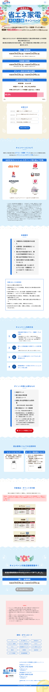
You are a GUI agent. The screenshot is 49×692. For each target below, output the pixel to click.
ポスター (36, 643)
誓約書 (12, 649)
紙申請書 (24, 649)
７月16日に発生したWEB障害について (23, 122)
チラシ (12, 646)
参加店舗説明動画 (24, 653)
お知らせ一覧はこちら (24, 127)
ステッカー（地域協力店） (24, 643)
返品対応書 (36, 649)
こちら (8, 500)
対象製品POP (36, 640)
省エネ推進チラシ (24, 640)
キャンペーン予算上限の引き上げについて (24, 119)
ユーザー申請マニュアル (36, 646)
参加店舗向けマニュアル (24, 646)
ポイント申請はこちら (25, 430)
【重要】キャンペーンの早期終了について (24, 111)
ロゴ (12, 640)
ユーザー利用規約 (12, 653)
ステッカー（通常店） (12, 643)
